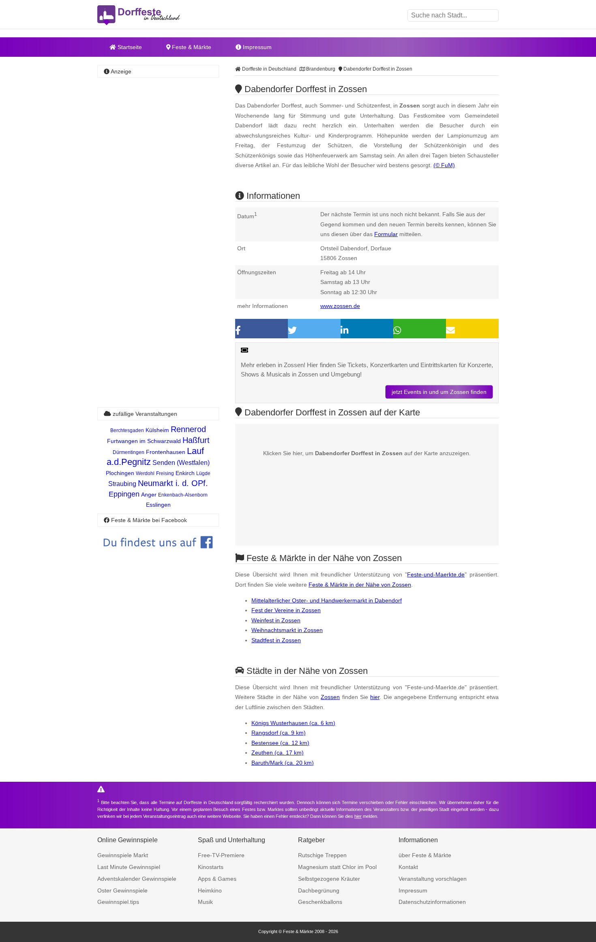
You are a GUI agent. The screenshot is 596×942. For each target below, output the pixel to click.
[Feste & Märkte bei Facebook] (158, 554)
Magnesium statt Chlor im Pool (337, 867)
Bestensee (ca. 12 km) (280, 743)
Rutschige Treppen (322, 855)
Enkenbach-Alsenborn (183, 495)
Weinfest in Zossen (275, 620)
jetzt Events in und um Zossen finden (439, 392)
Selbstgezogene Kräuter (329, 878)
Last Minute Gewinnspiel (128, 867)
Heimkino (210, 890)
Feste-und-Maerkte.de (436, 574)
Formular (386, 234)
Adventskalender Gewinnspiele (136, 878)
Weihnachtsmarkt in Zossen (287, 630)
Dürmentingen (128, 452)
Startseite (129, 47)
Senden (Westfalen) (181, 462)
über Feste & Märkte (425, 855)
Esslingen (158, 504)
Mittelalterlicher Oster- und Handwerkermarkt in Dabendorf (326, 600)
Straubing (122, 483)
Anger (149, 494)
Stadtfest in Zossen (276, 640)
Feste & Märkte (190, 47)
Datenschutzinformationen (432, 902)
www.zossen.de (340, 306)
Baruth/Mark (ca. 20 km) (282, 762)
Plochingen (120, 473)
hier (374, 697)
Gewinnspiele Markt (122, 855)
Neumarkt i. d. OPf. (173, 483)
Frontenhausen (165, 452)
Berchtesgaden (127, 430)
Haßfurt (196, 440)
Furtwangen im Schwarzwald (144, 441)
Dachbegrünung (318, 890)
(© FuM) (444, 165)
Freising (165, 473)
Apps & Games (217, 878)
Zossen (330, 697)
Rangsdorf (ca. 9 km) (278, 732)
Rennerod (188, 429)
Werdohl (145, 473)
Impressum (256, 47)
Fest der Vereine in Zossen (286, 610)
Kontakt (408, 867)
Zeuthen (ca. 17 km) (277, 752)
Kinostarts (210, 867)
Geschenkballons (320, 902)
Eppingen (124, 494)
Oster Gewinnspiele (122, 890)
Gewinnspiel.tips (118, 902)
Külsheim (157, 430)
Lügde (203, 473)
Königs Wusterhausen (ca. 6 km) (293, 723)
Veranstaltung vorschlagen (433, 878)
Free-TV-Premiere (221, 855)
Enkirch (185, 473)
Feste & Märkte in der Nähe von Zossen (360, 584)
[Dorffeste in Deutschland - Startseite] (154, 15)
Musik (205, 902)
